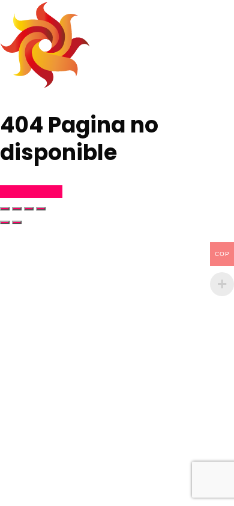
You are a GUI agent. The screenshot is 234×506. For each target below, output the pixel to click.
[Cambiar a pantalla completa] (17, 208)
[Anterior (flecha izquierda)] (5, 222)
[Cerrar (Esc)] (41, 208)
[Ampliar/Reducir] (5, 208)
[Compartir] (29, 208)
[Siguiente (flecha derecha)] (17, 222)
